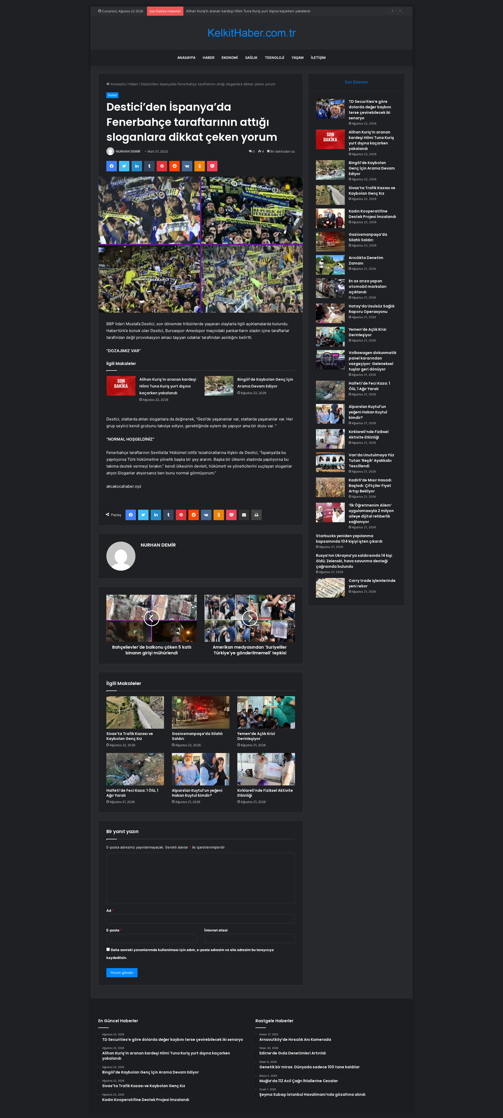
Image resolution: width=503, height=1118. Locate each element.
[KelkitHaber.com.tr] (251, 32)
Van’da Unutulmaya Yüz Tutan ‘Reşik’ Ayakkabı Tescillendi (371, 460)
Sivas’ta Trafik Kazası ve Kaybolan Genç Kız (129, 736)
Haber (208, 57)
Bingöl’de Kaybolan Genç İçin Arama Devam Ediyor (372, 168)
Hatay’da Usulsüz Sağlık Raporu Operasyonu (372, 309)
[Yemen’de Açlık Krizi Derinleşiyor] (266, 712)
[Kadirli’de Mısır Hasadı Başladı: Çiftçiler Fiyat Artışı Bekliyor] (330, 487)
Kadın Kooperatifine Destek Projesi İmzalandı (372, 214)
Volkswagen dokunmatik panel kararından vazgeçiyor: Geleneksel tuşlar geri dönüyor (372, 361)
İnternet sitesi (216, 930)
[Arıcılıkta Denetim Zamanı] (330, 265)
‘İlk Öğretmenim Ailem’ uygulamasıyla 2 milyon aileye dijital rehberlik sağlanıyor (371, 513)
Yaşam (298, 57)
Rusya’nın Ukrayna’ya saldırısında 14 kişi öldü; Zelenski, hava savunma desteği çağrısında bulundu (354, 561)
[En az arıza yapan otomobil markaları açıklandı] (330, 288)
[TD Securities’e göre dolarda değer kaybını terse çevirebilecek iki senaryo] (330, 109)
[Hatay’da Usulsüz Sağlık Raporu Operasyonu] (330, 313)
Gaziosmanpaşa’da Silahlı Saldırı (197, 736)
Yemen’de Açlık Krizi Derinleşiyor (256, 736)
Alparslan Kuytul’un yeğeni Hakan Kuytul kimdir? (197, 793)
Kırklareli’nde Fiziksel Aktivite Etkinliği (265, 793)
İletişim (318, 57)
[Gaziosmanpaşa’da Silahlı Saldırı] (200, 712)
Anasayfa (186, 57)
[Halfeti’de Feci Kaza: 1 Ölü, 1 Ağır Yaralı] (135, 769)
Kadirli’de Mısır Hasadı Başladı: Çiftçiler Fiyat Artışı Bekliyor (370, 485)
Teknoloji (274, 57)
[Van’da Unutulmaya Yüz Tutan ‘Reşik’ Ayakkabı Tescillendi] (330, 462)
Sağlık (251, 57)
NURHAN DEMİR (128, 151)
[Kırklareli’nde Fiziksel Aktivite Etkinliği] (266, 769)
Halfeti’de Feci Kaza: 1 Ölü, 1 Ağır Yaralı (132, 793)
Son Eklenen (356, 82)
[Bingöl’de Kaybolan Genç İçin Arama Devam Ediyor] (219, 386)
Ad (110, 910)
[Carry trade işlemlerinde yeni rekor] (330, 588)
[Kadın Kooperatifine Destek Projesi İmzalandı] (330, 218)
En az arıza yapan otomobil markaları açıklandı (367, 286)
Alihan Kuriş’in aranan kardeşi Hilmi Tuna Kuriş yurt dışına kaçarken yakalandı (167, 386)
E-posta (114, 930)
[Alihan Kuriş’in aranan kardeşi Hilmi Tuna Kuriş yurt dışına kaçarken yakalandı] (121, 386)
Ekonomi (230, 57)
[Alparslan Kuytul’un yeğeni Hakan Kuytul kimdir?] (200, 769)
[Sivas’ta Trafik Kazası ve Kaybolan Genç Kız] (135, 712)
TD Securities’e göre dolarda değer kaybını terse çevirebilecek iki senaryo (370, 110)
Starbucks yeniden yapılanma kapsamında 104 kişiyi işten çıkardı (349, 538)
